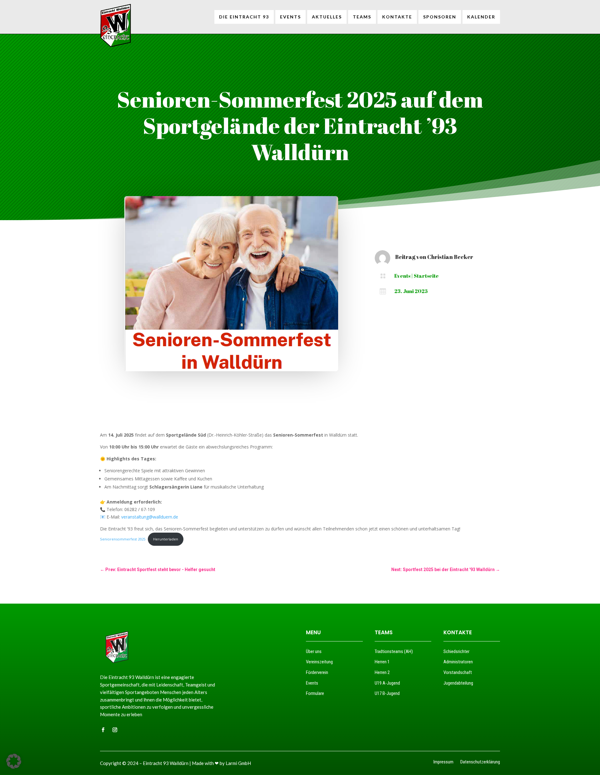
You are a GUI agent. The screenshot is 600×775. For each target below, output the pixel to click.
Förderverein (317, 672)
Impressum (443, 762)
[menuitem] (244, 17)
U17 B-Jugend (387, 693)
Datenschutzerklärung (480, 762)
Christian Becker (450, 257)
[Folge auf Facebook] (103, 730)
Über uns (314, 651)
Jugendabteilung (458, 683)
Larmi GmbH (238, 763)
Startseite (426, 275)
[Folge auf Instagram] (114, 730)
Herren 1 (382, 662)
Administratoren (458, 662)
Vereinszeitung (319, 662)
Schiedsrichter (456, 651)
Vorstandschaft (457, 672)
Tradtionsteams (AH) (394, 651)
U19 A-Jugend (387, 683)
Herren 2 (382, 672)
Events (402, 275)
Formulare (315, 693)
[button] (14, 761)
